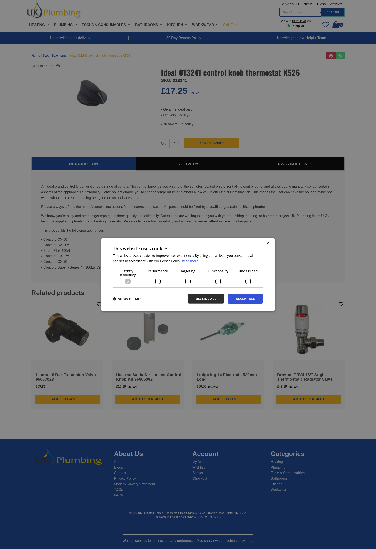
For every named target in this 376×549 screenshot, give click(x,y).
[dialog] (188, 274)
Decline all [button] (206, 299)
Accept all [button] (245, 299)
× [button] (268, 242)
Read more (190, 261)
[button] (127, 298)
